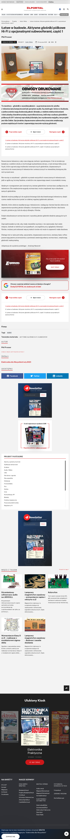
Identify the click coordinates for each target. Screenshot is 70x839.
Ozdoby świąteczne (10, 500)
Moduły (6, 497)
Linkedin (59, 376)
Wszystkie (64, 14)
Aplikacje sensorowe (11, 464)
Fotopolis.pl (57, 790)
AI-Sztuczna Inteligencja (15, 14)
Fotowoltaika (8, 483)
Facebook (14, 376)
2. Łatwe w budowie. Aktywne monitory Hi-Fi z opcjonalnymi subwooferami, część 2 (32, 143)
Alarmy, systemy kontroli (12, 462)
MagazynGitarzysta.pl (42, 791)
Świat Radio (39, 814)
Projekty (14, 21)
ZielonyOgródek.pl (24, 799)
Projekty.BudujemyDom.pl (26, 792)
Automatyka (43, 14)
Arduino (26, 14)
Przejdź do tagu (63, 569)
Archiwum (4, 792)
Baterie (50, 14)
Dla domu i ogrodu (10, 475)
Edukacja (7, 481)
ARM (31, 14)
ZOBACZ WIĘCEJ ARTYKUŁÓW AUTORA (12, 351)
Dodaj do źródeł (8, 42)
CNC (5, 473)
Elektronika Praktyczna (43, 810)
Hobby (6, 489)
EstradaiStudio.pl (41, 795)
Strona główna (5, 21)
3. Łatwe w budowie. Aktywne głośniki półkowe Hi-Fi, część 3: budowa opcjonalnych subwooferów (32, 148)
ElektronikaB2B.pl (41, 805)
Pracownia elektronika (11, 503)
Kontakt (3, 787)
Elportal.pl (39, 812)
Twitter (37, 376)
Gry (5, 486)
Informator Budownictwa (26, 797)
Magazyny (4, 789)
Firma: (4, 327)
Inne (5, 492)
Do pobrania (4, 794)
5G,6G (3, 14)
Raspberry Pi (8, 505)
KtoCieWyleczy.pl (59, 798)
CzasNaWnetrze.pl (24, 802)
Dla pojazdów (8, 478)
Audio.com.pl (40, 788)
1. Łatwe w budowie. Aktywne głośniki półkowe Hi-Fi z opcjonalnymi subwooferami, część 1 (34, 140)
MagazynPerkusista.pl (42, 793)
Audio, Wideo (23, 21)
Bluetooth (57, 14)
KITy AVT (4, 785)
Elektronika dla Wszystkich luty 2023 (16, 362)
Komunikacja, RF (9, 494)
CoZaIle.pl (22, 795)
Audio (36, 14)
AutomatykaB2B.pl (42, 807)
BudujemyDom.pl (24, 790)
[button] (3, 728)
